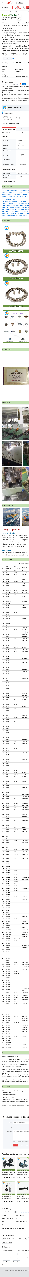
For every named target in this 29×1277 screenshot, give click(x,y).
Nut (25, 1238)
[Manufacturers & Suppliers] (14, 2)
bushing (4, 1215)
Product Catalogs (24, 1212)
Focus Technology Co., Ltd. (20, 1270)
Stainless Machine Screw (9, 1254)
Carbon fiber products (7, 1218)
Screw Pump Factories (23, 1250)
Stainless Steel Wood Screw (10, 1258)
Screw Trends (6, 1262)
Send (15, 1145)
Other (17, 1218)
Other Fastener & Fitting (9, 1238)
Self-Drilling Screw (7, 1242)
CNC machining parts (21, 1221)
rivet (3, 1221)
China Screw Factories (8, 1250)
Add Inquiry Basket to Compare (11, 123)
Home (3, 11)
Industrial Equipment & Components (14, 11)
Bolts (19, 1238)
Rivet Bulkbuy (16, 1262)
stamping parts (20, 1215)
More (3, 1265)
